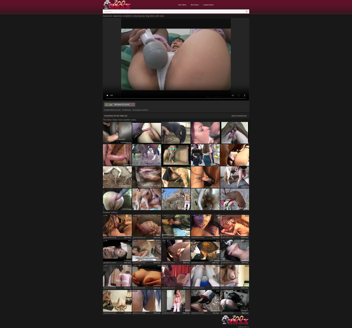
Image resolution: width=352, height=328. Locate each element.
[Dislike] (133, 104)
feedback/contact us (243, 327)
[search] (246, 11)
